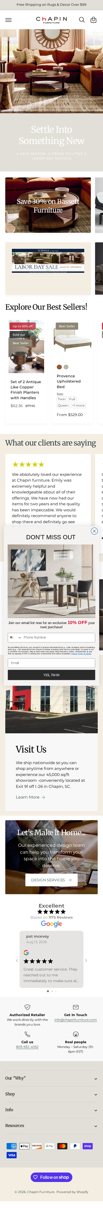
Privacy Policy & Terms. (81, 653)
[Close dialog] (94, 531)
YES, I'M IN (51, 674)
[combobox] (15, 637)
